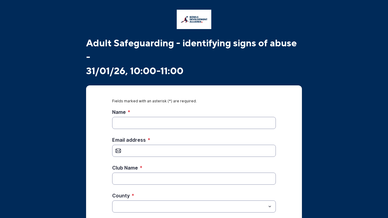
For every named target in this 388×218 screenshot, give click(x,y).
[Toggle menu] (270, 206)
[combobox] (194, 206)
